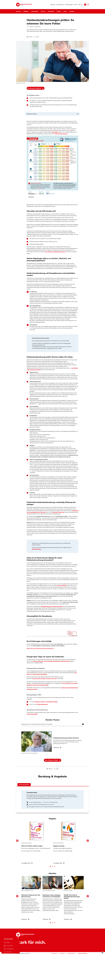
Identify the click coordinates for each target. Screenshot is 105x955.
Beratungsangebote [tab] (24, 784)
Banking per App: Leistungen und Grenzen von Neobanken (51, 895)
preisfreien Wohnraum (58, 512)
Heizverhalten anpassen (61, 133)
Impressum (62, 953)
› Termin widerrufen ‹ (83, 953)
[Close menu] (18, 938)
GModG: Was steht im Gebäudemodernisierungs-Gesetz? (72, 896)
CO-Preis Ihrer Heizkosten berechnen (55, 251)
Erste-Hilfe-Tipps (36, 549)
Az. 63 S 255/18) (61, 585)
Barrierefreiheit (71, 953)
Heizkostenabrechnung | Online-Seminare (66, 738)
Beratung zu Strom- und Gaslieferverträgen (46, 701)
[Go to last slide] (17, 840)
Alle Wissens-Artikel (51, 760)
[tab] (50, 866)
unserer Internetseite (32, 714)
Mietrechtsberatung (42, 704)
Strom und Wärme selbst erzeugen (32, 846)
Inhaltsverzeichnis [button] (32, 114)
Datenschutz (54, 953)
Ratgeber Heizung (58, 846)
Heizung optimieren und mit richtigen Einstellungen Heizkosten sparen (51, 661)
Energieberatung (32, 792)
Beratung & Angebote (34, 88)
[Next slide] (88, 840)
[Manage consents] (102, 952)
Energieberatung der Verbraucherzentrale (52, 606)
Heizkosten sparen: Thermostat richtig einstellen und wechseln (36, 724)
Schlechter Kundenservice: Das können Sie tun (30, 895)
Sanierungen (55, 132)
